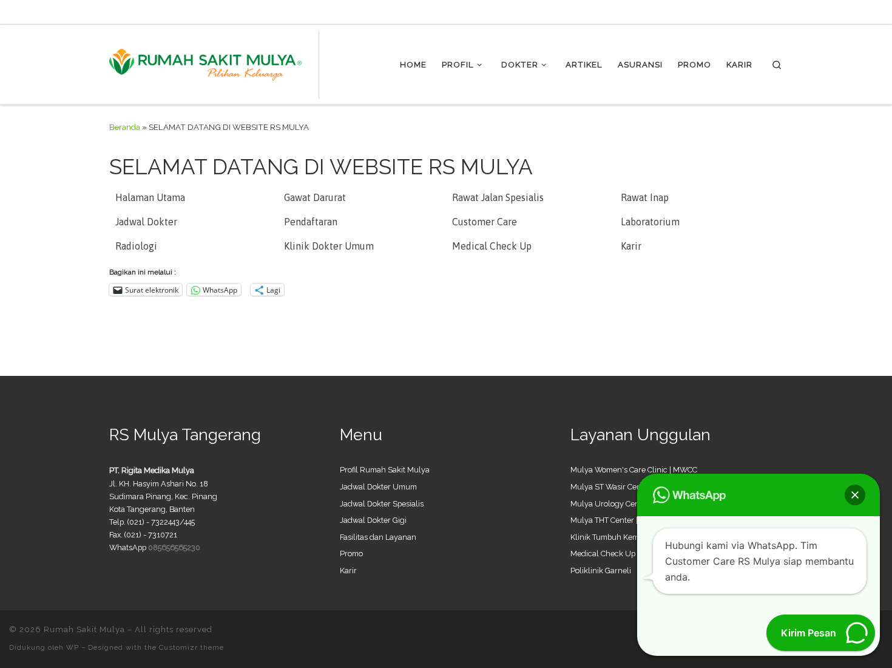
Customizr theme (191, 647)
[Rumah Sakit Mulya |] (214, 62)
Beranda (124, 127)
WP (72, 647)
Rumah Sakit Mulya (84, 629)
